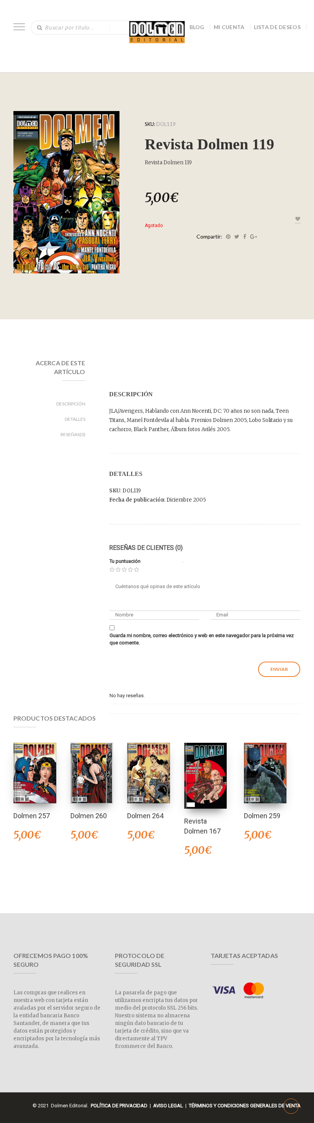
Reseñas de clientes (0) (146, 547)
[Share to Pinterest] (228, 237)
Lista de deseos (277, 27)
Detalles (75, 419)
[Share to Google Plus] (253, 237)
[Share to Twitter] (236, 237)
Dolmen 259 (262, 816)
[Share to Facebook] (244, 237)
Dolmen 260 (88, 816)
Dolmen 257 (31, 816)
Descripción (70, 404)
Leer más (205, 765)
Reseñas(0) (73, 434)
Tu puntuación (125, 561)
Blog (197, 27)
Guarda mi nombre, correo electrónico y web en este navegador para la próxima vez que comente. (202, 639)
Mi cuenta (229, 27)
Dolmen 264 (145, 816)
